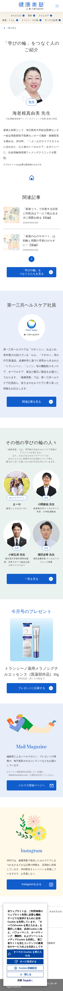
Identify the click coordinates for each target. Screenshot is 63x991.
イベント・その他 (30, 20)
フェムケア (43, 16)
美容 (30, 16)
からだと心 (16, 16)
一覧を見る (11, 28)
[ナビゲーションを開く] (57, 6)
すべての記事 (51, 20)
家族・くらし (8, 20)
